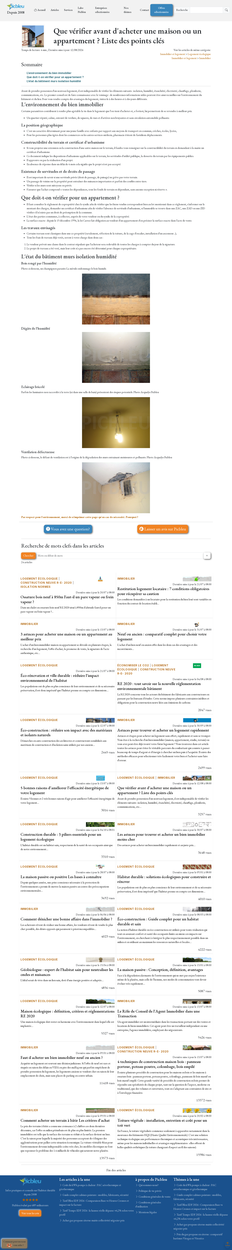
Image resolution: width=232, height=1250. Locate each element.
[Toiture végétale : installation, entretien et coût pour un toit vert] (197, 1110)
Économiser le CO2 (133, 665)
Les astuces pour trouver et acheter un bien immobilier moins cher (161, 837)
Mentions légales (147, 1212)
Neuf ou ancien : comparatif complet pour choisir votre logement (162, 636)
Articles (55, 10)
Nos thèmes (127, 10)
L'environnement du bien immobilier (49, 73)
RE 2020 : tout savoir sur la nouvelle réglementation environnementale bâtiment (159, 686)
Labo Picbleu (82, 10)
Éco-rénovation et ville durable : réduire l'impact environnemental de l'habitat (60, 678)
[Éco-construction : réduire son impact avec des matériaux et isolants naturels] (100, 720)
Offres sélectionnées (161, 10)
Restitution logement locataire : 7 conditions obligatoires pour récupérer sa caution (163, 591)
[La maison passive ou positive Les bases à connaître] (100, 866)
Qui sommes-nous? (148, 1185)
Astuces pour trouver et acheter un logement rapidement (163, 730)
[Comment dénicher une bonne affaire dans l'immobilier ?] (100, 909)
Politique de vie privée (150, 1191)
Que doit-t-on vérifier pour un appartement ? (55, 77)
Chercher (28, 555)
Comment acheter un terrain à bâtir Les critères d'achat (65, 1120)
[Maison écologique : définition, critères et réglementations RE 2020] (100, 1001)
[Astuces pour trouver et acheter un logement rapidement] (197, 720)
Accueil (41, 10)
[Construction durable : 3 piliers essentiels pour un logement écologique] (100, 824)
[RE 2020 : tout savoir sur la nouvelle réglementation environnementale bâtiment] (197, 665)
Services (68, 10)
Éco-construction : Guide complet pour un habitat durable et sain (158, 921)
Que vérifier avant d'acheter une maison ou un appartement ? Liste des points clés (154, 790)
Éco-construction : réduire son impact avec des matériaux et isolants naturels (66, 732)
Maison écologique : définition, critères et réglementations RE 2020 (67, 1013)
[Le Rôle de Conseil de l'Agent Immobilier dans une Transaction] (197, 1001)
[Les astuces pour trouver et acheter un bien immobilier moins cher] (197, 824)
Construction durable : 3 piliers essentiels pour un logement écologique (61, 837)
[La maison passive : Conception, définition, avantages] (197, 959)
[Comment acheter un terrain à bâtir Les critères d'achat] (100, 1110)
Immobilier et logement (173, 54)
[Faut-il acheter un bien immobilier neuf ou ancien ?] (100, 1047)
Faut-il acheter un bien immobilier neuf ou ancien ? (62, 1057)
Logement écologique (199, 54)
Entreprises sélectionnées (102, 10)
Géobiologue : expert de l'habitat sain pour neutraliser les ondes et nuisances (67, 972)
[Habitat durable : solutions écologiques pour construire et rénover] (197, 866)
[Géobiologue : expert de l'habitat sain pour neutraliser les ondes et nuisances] (100, 959)
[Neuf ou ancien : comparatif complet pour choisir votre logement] (197, 624)
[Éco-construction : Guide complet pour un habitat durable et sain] (197, 909)
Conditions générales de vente (154, 1196)
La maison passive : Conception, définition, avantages (160, 969)
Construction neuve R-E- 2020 (46, 582)
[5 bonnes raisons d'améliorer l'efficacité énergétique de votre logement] (100, 778)
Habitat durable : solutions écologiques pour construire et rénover (164, 879)
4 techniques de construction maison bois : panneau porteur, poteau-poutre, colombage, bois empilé (159, 1064)
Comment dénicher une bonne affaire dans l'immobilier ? (66, 919)
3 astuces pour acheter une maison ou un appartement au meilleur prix (66, 636)
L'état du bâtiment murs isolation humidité (54, 81)
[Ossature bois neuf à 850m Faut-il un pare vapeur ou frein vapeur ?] (100, 578)
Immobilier (205, 58)
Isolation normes (36, 586)
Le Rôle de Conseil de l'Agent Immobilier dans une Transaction (158, 1013)
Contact (144, 10)
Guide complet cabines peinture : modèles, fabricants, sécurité (95, 1195)
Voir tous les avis (30, 1213)
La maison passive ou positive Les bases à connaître (61, 876)
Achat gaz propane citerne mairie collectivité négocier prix (93, 1220)
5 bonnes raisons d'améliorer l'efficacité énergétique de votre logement (65, 790)
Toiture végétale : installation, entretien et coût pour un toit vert (162, 1123)
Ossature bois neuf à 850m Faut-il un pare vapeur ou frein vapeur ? (67, 599)
